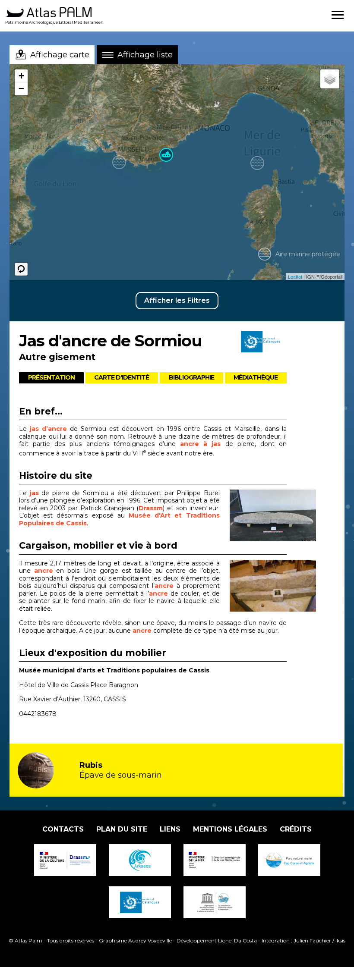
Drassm (151, 508)
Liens (170, 829)
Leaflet (295, 276)
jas (34, 493)
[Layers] (329, 78)
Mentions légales (230, 829)
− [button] (21, 88)
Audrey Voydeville (150, 940)
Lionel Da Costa (237, 940)
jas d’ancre (48, 429)
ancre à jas (200, 444)
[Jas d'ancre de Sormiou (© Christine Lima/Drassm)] (282, 515)
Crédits (296, 829)
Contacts (63, 829)
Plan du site (121, 829)
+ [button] (21, 75)
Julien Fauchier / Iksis (319, 940)
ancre (43, 571)
